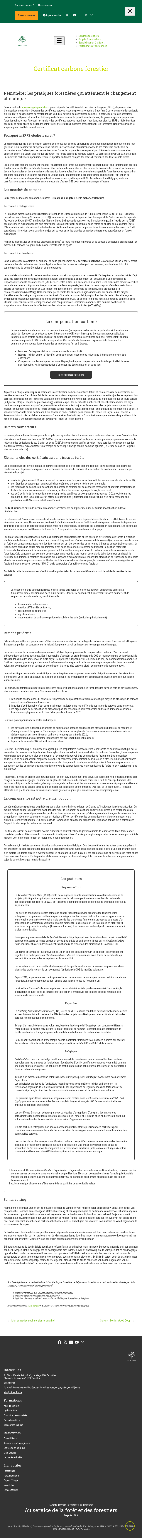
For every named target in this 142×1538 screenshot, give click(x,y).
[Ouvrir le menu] (59, 40)
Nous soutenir (45, 5)
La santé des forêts (13, 1457)
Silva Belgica (33, 1305)
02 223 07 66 (9, 1382)
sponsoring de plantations (36, 107)
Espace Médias (11, 1490)
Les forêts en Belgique (14, 1448)
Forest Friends (10, 1438)
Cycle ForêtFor (11, 1410)
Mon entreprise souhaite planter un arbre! (33, 1320)
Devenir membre (26, 15)
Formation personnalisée (15, 1415)
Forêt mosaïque (11, 1475)
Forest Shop (9, 1470)
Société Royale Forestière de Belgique (71, 1505)
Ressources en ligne (13, 1425)
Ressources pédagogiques (17, 1443)
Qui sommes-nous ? (24, 5)
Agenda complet (11, 1405)
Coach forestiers (12, 1420)
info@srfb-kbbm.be (13, 1392)
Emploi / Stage (11, 1480)
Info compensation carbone (71, 374)
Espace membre (53, 15)
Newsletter (9, 1485)
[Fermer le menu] (130, 11)
